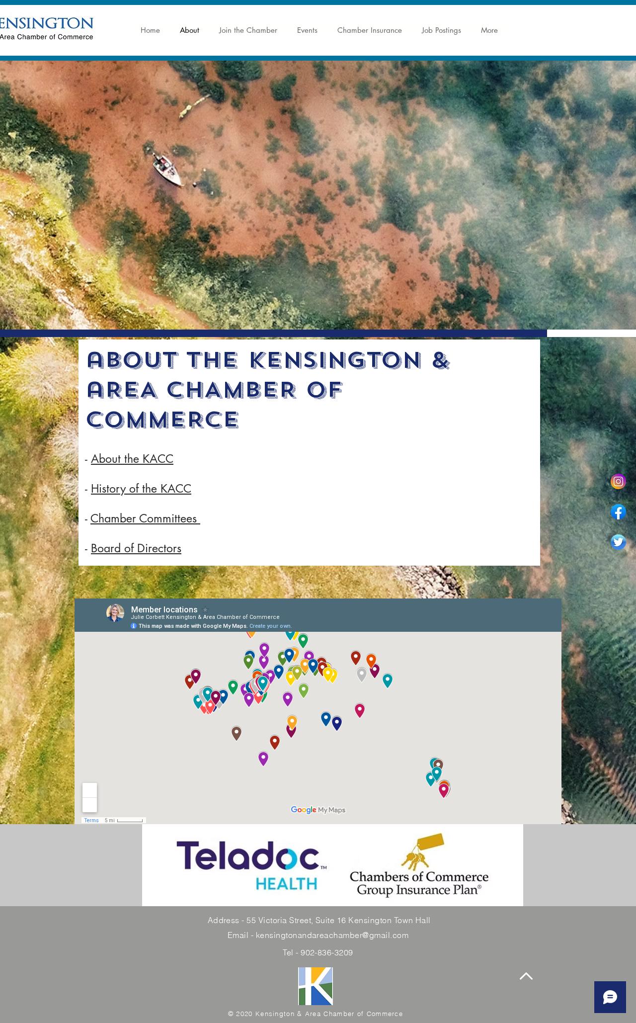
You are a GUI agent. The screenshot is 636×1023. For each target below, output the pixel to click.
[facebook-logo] (618, 511)
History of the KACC (141, 488)
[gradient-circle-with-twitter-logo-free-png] (618, 542)
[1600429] (618, 481)
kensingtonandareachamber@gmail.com (332, 935)
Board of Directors (136, 548)
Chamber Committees (145, 518)
